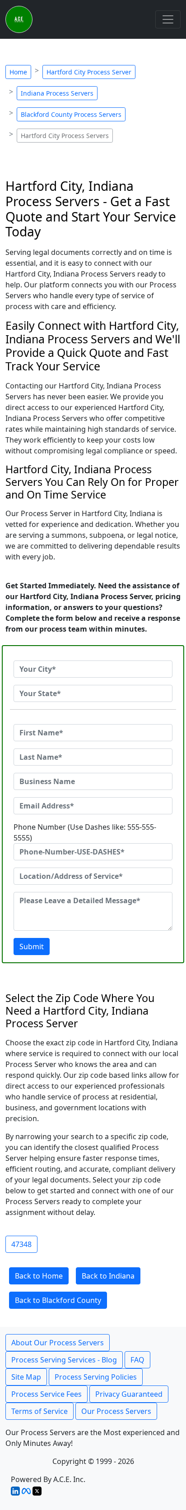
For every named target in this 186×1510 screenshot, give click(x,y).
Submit (31, 946)
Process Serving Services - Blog (64, 1360)
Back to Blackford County (58, 1300)
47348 (21, 1244)
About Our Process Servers (57, 1343)
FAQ (137, 1360)
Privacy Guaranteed (129, 1394)
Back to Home (39, 1276)
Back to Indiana (108, 1276)
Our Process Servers (116, 1411)
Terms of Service (39, 1411)
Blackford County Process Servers (71, 114)
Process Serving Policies (96, 1377)
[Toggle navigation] (168, 19)
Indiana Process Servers (57, 93)
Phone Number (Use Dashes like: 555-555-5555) (85, 832)
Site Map (26, 1377)
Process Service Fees (46, 1394)
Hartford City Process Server (88, 72)
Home (18, 72)
